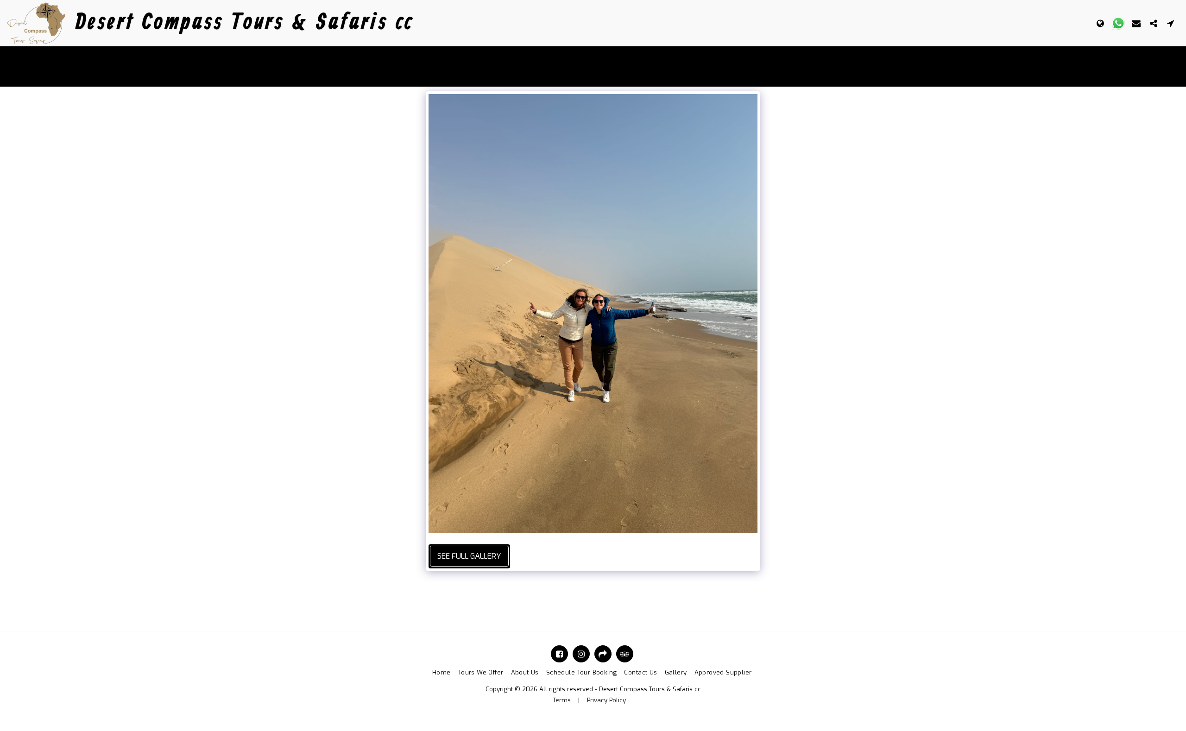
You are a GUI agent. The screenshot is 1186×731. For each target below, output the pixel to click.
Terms (562, 700)
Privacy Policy (606, 700)
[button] (1118, 23)
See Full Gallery (469, 556)
